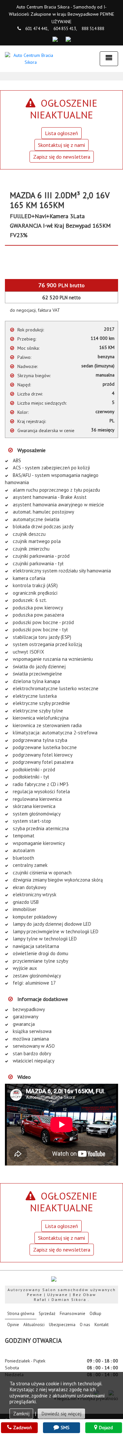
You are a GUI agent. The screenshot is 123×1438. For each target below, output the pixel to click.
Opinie (13, 1324)
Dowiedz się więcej (61, 1414)
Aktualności (34, 1324)
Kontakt (101, 1324)
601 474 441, (37, 28)
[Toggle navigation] (109, 58)
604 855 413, (65, 28)
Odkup (95, 1313)
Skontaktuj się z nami (61, 145)
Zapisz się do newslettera (61, 156)
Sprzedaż (47, 1313)
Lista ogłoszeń (61, 133)
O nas (85, 1324)
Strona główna (21, 1313)
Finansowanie (72, 1313)
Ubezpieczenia (62, 1324)
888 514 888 (93, 28)
